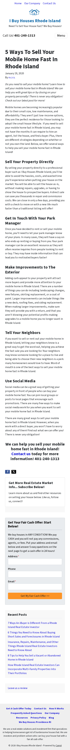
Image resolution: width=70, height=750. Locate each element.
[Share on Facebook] (7, 472)
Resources (22, 717)
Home (18, 3)
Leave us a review (18, 688)
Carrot (59, 745)
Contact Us (49, 3)
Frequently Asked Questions (26, 713)
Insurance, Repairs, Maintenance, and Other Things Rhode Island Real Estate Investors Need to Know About (33, 646)
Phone (12, 569)
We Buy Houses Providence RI (35, 722)
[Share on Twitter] (13, 472)
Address (13, 556)
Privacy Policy (38, 717)
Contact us (21, 454)
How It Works (56, 708)
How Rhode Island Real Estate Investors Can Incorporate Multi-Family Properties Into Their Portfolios (33, 669)
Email (12, 581)
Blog (51, 717)
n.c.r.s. (11, 77)
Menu (61, 35)
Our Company (32, 3)
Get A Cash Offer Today (18, 708)
